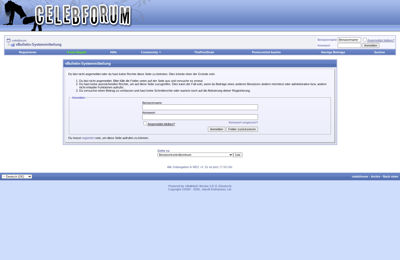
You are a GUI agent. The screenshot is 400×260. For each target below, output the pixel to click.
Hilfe (113, 52)
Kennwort (324, 45)
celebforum (19, 40)
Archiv (375, 176)
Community (149, 52)
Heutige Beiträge (333, 52)
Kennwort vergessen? (243, 122)
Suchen (379, 52)
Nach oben (390, 176)
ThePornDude (204, 52)
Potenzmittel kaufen (266, 52)
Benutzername (327, 39)
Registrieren (27, 52)
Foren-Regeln (77, 52)
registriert (88, 138)
